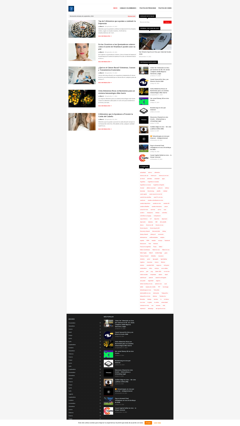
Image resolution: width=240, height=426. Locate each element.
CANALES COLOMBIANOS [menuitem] (128, 8)
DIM (156, 222)
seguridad (150, 281)
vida (164, 305)
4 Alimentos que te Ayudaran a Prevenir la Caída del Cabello (115, 115)
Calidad (165, 191)
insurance (161, 256)
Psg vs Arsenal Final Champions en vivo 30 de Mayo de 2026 (160, 147)
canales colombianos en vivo (155, 200)
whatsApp (150, 308)
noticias (157, 268)
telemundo (156, 293)
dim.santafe (163, 222)
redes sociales (144, 274)
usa (152, 305)
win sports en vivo (160, 308)
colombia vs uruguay (145, 216)
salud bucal (143, 277)
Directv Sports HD (155, 228)
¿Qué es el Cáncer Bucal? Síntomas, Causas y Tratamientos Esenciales (116, 69)
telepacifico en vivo (145, 296)
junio (84, 338)
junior (148, 259)
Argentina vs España (158, 185)
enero (84, 329)
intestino (142, 259)
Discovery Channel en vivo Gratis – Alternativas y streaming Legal (159, 119)
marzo (84, 357)
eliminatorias (143, 237)
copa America (143, 219)
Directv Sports (144, 228)
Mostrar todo (131, 16)
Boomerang (151, 191)
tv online (156, 302)
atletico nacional (151, 188)
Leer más (157, 423)
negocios (158, 265)
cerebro (142, 212)
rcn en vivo (167, 271)
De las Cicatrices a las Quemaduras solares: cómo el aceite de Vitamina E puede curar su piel (116, 46)
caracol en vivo (144, 209)
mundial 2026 (150, 265)
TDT (159, 287)
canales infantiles (144, 206)
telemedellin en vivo (145, 293)
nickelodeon (143, 268)
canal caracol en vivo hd (155, 194)
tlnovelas (142, 299)
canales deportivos (145, 203)
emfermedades (154, 237)
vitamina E (142, 308)
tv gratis (150, 302)
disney (164, 231)
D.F (151, 219)
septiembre (84, 344)
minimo (142, 265)
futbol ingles (143, 253)
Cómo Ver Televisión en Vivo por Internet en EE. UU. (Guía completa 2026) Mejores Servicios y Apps (160, 70)
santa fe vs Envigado (160, 277)
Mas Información (104, 36)
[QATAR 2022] (155, 41)
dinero (142, 225)
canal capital (143, 194)
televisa (155, 296)
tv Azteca (166, 299)
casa (165, 209)
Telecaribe (156, 290)
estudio (154, 240)
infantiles (153, 256)
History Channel (144, 256)
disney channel (144, 234)
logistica (142, 262)
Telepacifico (165, 293)
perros (142, 271)
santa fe (151, 277)
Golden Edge (158, 253)
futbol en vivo (156, 250)
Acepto (148, 423)
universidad (164, 302)
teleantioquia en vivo (145, 290)
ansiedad (156, 178)
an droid (142, 178)
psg (152, 271)
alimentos (157, 172)
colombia (164, 212)
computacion (157, 216)
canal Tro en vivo (158, 197)
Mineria (163, 262)
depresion (164, 219)
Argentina (142, 182)
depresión (143, 222)
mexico (157, 262)
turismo (156, 299)
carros (159, 209)
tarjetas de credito (151, 287)
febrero (84, 354)
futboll (151, 253)
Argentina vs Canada (153, 182)
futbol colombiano (145, 250)
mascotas (149, 262)
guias (166, 253)
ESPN (148, 240)
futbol (160, 246)
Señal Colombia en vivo (146, 284)
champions (150, 212)
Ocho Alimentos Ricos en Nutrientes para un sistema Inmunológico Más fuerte (116, 92)
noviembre (85, 323)
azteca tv (160, 188)
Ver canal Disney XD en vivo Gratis (159, 99)
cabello (158, 191)
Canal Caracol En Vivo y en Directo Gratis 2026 (159, 80)
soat (165, 284)
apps (163, 178)
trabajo (149, 299)
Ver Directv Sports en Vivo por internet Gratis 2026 (155, 53)
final (150, 243)
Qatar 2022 (158, 271)
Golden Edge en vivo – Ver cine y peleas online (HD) (160, 128)
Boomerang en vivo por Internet (158, 108)
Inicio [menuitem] (115, 8)
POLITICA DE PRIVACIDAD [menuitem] (148, 8)
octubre (84, 348)
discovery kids (156, 231)
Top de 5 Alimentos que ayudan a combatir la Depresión (117, 22)
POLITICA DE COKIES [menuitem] (165, 8)
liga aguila (155, 259)
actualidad (143, 172)
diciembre (84, 326)
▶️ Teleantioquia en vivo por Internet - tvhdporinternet (159, 137)
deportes (156, 219)
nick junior (166, 265)
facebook (167, 240)
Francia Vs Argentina (145, 246)
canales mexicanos (157, 206)
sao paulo (142, 281)
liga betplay (164, 259)
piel (147, 271)
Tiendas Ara (162, 296)
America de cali (144, 175)
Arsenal (142, 188)
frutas (154, 246)
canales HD (166, 203)
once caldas (164, 268)
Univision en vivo (144, 305)
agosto (84, 394)
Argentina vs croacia (145, 185)
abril (84, 332)
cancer (166, 206)
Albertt (102, 26)
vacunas (158, 305)
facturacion (143, 243)
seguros (158, 281)
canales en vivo (157, 203)
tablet (141, 287)
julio (84, 341)
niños (150, 268)
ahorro (150, 172)
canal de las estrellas (145, 197)
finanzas (155, 243)
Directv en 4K (149, 225)
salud (166, 274)
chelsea (157, 212)
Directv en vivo (159, 225)
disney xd (153, 234)
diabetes (150, 222)
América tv (153, 175)
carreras (153, 209)
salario (160, 274)
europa (160, 240)
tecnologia (165, 287)
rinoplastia (153, 274)
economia (160, 234)
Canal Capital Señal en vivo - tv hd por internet (160, 156)
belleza (167, 188)
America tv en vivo (164, 175)
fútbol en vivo (166, 250)
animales (149, 178)
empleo (162, 237)
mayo (84, 335)
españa (142, 240)
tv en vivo (142, 302)
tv (160, 299)
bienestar (142, 191)
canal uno (142, 200)
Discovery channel (145, 231)
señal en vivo (158, 284)
